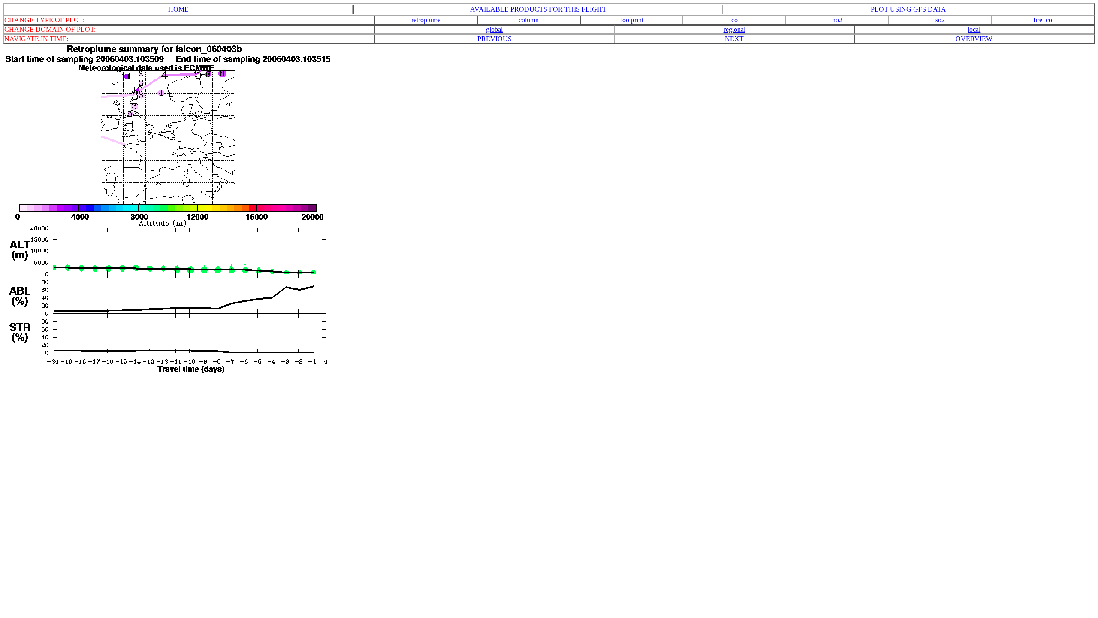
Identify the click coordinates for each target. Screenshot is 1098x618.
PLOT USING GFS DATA (908, 9)
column (529, 20)
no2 (837, 20)
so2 (940, 20)
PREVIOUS (494, 38)
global (494, 29)
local (974, 29)
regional (734, 29)
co (734, 20)
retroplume (425, 20)
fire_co (1042, 20)
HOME (178, 9)
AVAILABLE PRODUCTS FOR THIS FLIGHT (538, 9)
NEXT (734, 38)
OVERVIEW (974, 38)
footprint (631, 20)
